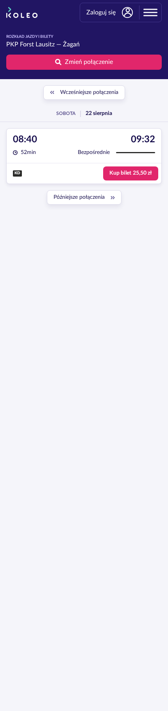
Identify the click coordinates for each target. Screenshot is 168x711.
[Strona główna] (22, 12)
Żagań (71, 44)
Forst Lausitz (37, 44)
